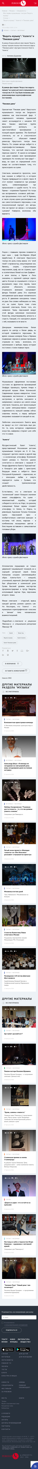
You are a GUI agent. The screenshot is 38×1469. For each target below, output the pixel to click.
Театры (4, 1401)
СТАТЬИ (13, 30)
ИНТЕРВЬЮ (9, 760)
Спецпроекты (21, 11)
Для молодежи (25, 1357)
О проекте (6, 1413)
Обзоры (5, 1366)
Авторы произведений (9, 1423)
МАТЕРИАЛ (21, 30)
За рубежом (7, 1392)
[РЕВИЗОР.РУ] (19, 3)
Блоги (4, 1373)
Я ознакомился (9, 1322)
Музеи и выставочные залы (9, 1403)
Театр (4, 1339)
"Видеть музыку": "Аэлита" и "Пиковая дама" (18, 20)
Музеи (4, 1342)
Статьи (5, 18)
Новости (5, 1382)
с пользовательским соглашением (16, 1325)
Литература (24, 1339)
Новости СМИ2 (7, 678)
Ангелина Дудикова (14, 56)
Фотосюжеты (7, 1360)
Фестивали (6, 1388)
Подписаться (11, 1330)
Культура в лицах (9, 1376)
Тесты (4, 1369)
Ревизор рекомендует (24, 1386)
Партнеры (6, 1426)
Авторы (5, 1420)
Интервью (6, 1357)
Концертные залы (7, 1406)
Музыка (12, 11)
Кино (12, 1339)
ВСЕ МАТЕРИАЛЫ (12, 692)
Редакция (6, 1417)
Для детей (23, 1354)
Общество (25, 1342)
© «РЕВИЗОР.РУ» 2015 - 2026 (26, 1456)
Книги (21, 1398)
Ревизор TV (6, 1363)
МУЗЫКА (6, 30)
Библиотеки (5, 1408)
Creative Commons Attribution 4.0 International (17, 1448)
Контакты (6, 1429)
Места (4, 1398)
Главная (4, 11)
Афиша (22, 1382)
